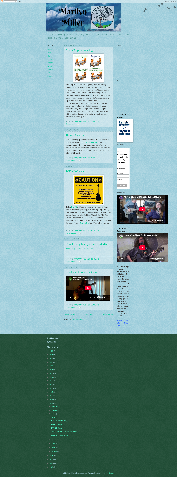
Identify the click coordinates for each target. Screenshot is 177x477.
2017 (51, 384)
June (53, 417)
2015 (51, 392)
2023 (51, 362)
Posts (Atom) (77, 319)
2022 (51, 366)
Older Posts (107, 314)
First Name (120, 173)
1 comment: (70, 124)
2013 (51, 399)
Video (49, 59)
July (53, 414)
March (54, 447)
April (54, 443)
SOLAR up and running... (80, 50)
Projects (50, 63)
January (54, 451)
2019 (51, 377)
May (53, 440)
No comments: (71, 160)
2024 (51, 358)
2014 (51, 396)
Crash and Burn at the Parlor (82, 272)
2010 (51, 459)
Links (49, 72)
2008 (51, 467)
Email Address (121, 168)
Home (89, 314)
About (49, 66)
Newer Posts (70, 314)
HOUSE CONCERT (90, 142)
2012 (51, 403)
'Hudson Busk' (84, 223)
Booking (50, 69)
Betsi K (74, 207)
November (55, 406)
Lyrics (49, 76)
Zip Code (120, 179)
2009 (51, 463)
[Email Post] (77, 124)
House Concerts (75, 135)
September (55, 410)
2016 (51, 388)
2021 (51, 369)
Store (49, 53)
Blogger (111, 473)
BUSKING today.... (77, 171)
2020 (51, 373)
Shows (49, 56)
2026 (51, 351)
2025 (51, 354)
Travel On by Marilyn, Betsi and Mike (87, 244)
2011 (51, 456)
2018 (51, 381)
